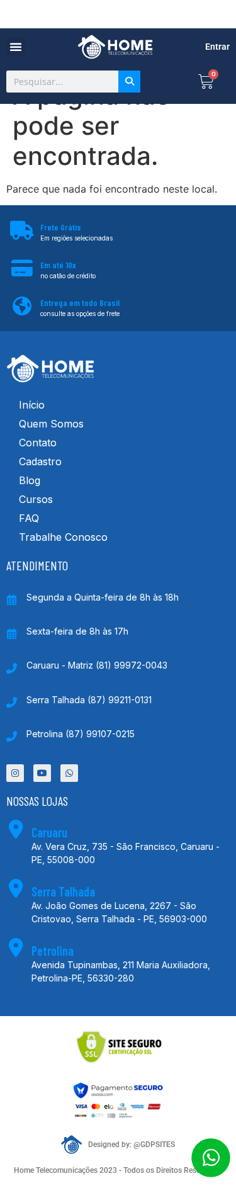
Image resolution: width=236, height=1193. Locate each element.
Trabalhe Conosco (63, 537)
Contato (38, 442)
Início (32, 405)
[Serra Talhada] (15, 888)
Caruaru (49, 832)
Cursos (36, 499)
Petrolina (52, 950)
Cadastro (40, 461)
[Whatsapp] (69, 773)
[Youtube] (42, 773)
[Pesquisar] (129, 82)
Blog (29, 480)
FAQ (29, 518)
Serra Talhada (63, 891)
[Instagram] (15, 773)
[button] (15, 46)
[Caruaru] (15, 829)
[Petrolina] (15, 947)
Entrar (217, 47)
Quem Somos (51, 423)
